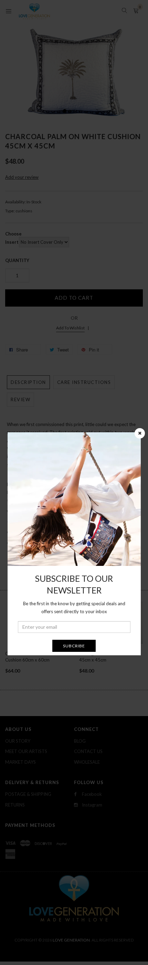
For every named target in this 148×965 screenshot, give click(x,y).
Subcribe (74, 645)
